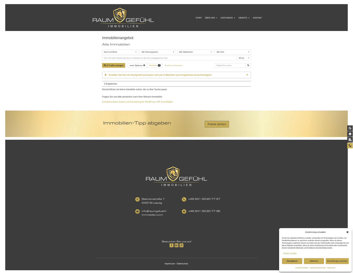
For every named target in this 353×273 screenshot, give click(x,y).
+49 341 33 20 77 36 (204, 211)
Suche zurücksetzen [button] (173, 65)
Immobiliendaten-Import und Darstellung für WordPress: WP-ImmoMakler (137, 102)
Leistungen (226, 18)
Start (199, 18)
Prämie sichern (217, 124)
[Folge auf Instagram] (181, 245)
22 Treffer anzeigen (114, 65)
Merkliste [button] (154, 65)
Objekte (243, 18)
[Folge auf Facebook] (171, 245)
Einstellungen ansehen (337, 261)
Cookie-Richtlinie (301, 268)
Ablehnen (314, 261)
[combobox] (120, 52)
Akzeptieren (292, 261)
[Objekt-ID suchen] (248, 65)
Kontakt (257, 18)
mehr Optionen (136, 65)
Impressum (331, 268)
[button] (347, 232)
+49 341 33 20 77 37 (204, 199)
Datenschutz (182, 263)
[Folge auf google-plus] (176, 245)
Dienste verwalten (290, 253)
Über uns (210, 18)
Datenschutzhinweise (318, 268)
